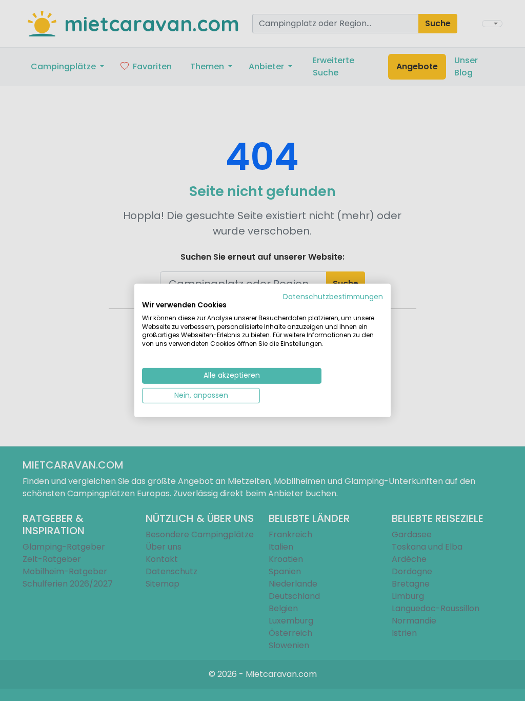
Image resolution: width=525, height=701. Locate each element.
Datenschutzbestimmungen (333, 297)
